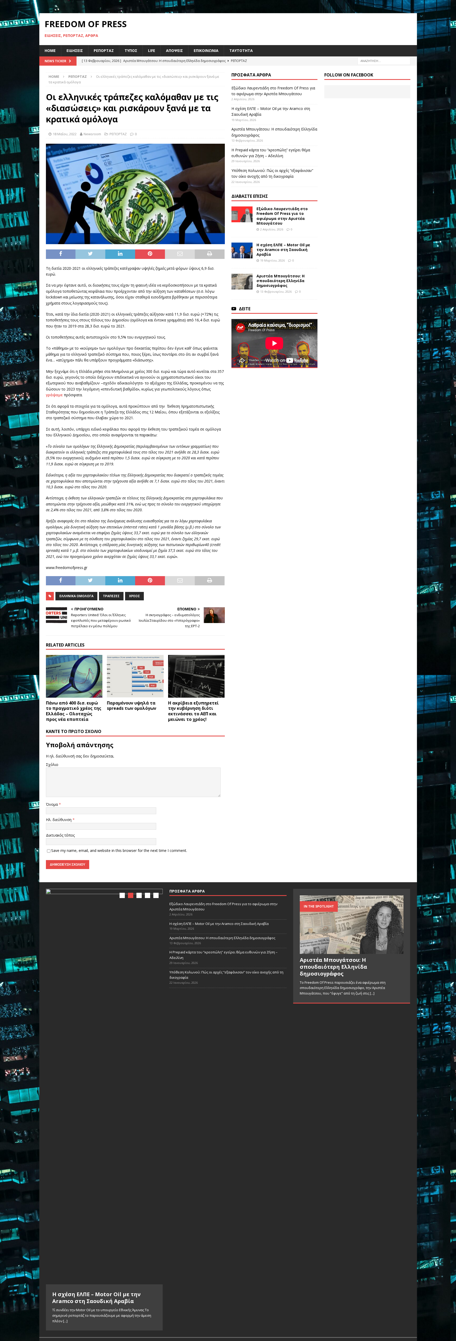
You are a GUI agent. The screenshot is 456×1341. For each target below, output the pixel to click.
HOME (50, 50)
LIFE (151, 50)
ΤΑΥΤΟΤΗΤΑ (241, 50)
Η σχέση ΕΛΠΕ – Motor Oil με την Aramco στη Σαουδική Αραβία (283, 249)
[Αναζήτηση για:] (384, 60)
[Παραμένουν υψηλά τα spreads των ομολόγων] (135, 676)
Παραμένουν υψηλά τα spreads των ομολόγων (131, 705)
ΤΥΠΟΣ (131, 50)
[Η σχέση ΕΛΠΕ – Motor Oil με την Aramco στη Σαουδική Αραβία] (242, 250)
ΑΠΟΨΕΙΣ (174, 50)
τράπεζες (111, 596)
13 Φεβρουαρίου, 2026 (276, 291)
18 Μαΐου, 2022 (65, 134)
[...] (65, 1321)
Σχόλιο (52, 764)
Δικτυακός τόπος (60, 835)
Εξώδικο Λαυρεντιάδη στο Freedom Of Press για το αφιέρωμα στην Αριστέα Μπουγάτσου (282, 216)
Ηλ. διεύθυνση (59, 819)
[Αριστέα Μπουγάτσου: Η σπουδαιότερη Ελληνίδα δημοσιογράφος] (242, 282)
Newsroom (92, 134)
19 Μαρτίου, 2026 (272, 260)
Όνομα (52, 804)
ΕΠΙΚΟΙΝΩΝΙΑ (206, 50)
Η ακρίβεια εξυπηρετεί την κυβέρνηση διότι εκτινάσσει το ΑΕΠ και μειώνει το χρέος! (193, 711)
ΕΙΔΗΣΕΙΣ (74, 50)
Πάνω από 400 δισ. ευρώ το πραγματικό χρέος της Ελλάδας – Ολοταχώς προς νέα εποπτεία (73, 711)
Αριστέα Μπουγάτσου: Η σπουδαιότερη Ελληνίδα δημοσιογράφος (280, 280)
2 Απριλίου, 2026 (271, 229)
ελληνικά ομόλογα (76, 596)
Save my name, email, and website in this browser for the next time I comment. (119, 850)
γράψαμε (54, 394)
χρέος (134, 596)
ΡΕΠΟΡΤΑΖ (104, 50)
